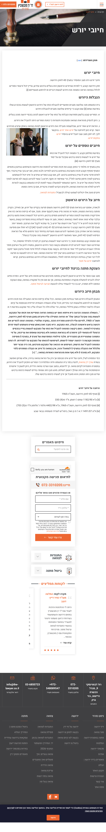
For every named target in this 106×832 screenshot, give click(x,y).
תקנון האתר (98, 770)
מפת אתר (99, 787)
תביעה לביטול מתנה (40, 284)
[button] (101, 4)
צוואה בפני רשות (45, 776)
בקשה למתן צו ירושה (68, 732)
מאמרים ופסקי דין (19, 754)
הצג (79, 60)
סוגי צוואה (99, 732)
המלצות (100, 743)
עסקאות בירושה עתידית (16, 737)
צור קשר (100, 781)
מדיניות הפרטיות (53, 531)
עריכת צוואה (47, 770)
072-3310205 (9, 4)
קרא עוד (67, 642)
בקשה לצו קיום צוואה (68, 737)
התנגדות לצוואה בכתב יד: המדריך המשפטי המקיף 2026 (42, 743)
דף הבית (100, 12)
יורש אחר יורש (67, 130)
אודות (101, 754)
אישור (53, 817)
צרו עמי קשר (55, 537)
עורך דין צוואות (86, 362)
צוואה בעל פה (46, 781)
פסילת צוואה (46, 732)
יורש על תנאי (85, 261)
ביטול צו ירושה (71, 743)
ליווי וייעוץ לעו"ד (56, 4)
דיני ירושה (99, 726)
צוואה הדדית (47, 765)
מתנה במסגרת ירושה (94, 737)
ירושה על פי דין (70, 726)
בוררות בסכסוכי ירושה (17, 748)
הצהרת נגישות (97, 776)
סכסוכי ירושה (97, 748)
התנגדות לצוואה (48, 192)
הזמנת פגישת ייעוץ (18, 743)
